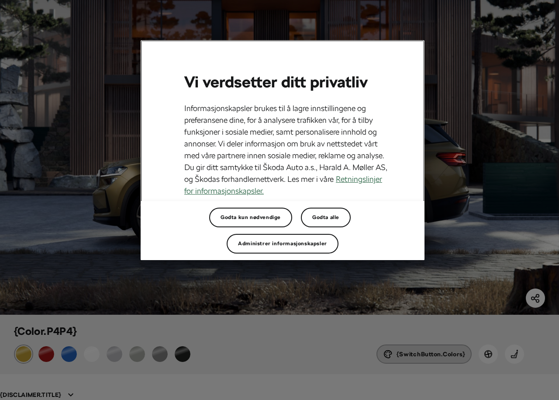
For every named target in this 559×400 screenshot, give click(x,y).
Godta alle (325, 217)
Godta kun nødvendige (251, 217)
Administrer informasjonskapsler (282, 243)
